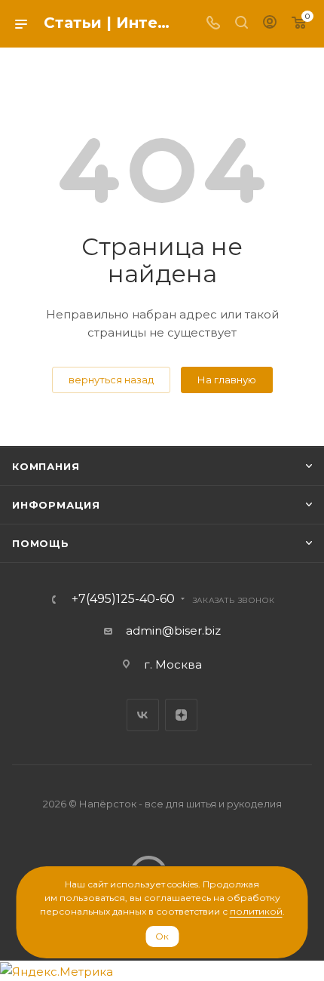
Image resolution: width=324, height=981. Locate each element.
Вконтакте (143, 715)
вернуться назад (111, 380)
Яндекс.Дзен (181, 715)
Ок (162, 936)
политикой (256, 911)
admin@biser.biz (173, 630)
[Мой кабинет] (270, 24)
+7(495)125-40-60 (123, 599)
